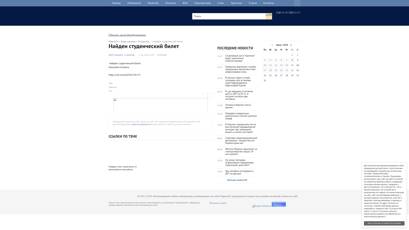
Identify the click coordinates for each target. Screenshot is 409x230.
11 (270, 65)
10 (265, 65)
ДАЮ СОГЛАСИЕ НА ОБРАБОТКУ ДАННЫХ (384, 223)
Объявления (134, 3)
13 (281, 65)
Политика (170, 3)
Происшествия (202, 3)
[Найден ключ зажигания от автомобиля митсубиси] (125, 152)
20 (281, 70)
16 (297, 65)
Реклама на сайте (218, 203)
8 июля (253, 3)
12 (276, 65)
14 (287, 65)
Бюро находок (116, 55)
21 (287, 70)
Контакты (268, 3)
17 (265, 70)
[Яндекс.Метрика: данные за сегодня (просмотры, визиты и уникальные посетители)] (261, 206)
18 (270, 70)
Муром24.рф (114, 203)
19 (276, 70)
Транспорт (236, 3)
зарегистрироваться (141, 124)
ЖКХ (185, 3)
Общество (153, 3)
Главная (116, 3)
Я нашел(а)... (130, 55)
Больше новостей (237, 180)
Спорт (220, 3)
